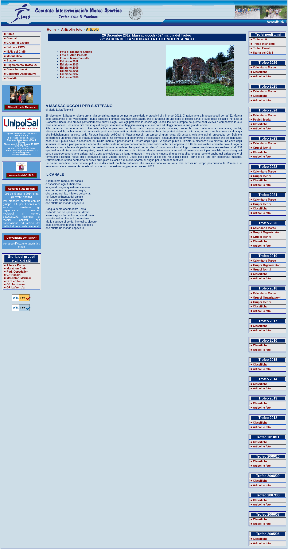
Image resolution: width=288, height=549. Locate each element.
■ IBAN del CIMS (15, 51)
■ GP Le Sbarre (14, 281)
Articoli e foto (71, 29)
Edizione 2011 (69, 61)
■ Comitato (11, 38)
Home (51, 29)
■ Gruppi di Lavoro (16, 42)
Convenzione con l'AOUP (21, 237)
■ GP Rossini (12, 274)
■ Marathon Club (15, 268)
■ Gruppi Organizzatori (265, 232)
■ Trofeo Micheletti (262, 43)
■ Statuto (10, 60)
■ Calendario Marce (263, 67)
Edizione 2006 (69, 77)
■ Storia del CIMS (261, 52)
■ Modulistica (13, 56)
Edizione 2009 (69, 67)
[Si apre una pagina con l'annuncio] (21, 169)
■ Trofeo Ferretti (260, 48)
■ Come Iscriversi (15, 69)
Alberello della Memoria (21, 107)
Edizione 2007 (69, 74)
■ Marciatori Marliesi (17, 278)
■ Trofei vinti (258, 39)
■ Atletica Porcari (15, 265)
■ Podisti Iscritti (260, 119)
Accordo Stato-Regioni (21, 188)
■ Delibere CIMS (14, 47)
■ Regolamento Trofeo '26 (20, 65)
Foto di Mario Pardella (74, 58)
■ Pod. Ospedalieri (16, 271)
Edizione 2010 (69, 64)
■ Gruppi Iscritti (260, 147)
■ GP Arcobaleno (15, 284)
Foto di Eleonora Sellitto (76, 51)
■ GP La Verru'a (14, 287)
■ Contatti (10, 78)
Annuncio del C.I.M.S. (21, 175)
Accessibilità (275, 21)
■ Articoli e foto (260, 76)
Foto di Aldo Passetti (73, 55)
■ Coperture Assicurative (20, 73)
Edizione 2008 (69, 70)
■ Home (9, 33)
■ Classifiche (258, 71)
